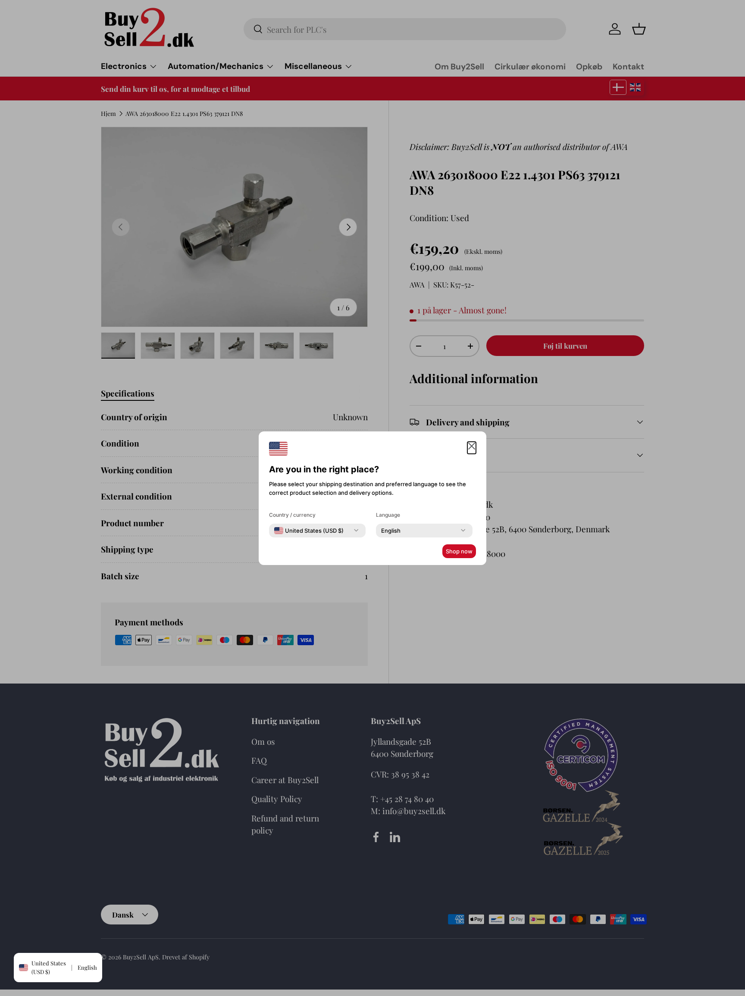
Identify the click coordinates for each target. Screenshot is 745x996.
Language (388, 515)
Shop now (459, 551)
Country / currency (292, 515)
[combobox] (309, 530)
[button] (471, 448)
